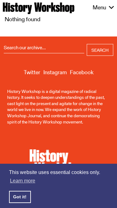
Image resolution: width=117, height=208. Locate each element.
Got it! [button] (20, 196)
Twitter (32, 72)
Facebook (82, 72)
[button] (99, 7)
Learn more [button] (22, 180)
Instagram (55, 72)
